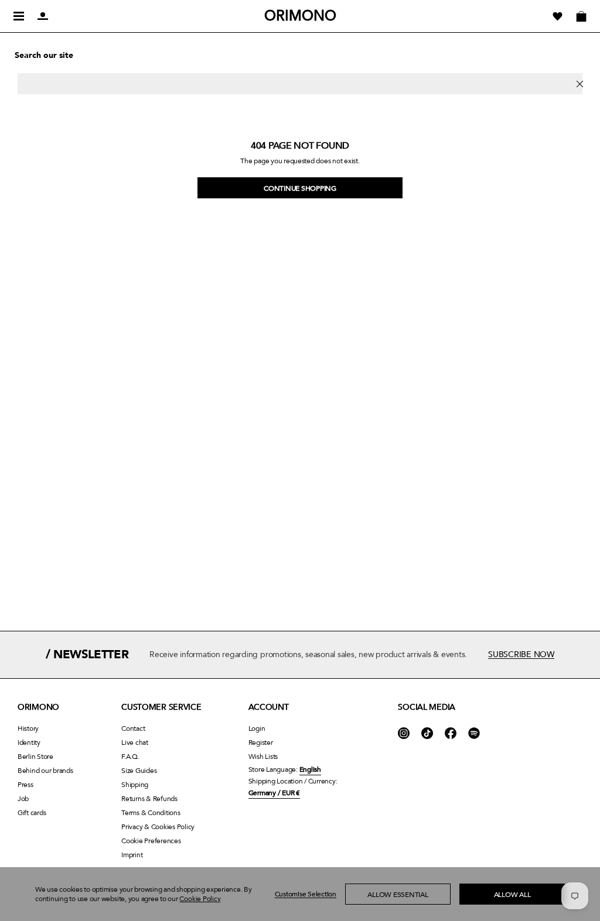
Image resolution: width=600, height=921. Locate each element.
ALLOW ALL (512, 894)
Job (23, 798)
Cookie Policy (199, 898)
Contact (133, 728)
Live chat (134, 742)
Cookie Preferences (150, 841)
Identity (29, 742)
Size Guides (138, 770)
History (28, 728)
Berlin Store (35, 756)
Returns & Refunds (149, 798)
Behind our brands (45, 770)
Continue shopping (300, 188)
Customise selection (305, 894)
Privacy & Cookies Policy (158, 826)
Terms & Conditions (150, 812)
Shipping (134, 784)
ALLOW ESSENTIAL (397, 894)
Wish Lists (263, 756)
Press (25, 784)
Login (256, 728)
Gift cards (32, 812)
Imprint (131, 855)
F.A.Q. (130, 756)
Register (260, 742)
